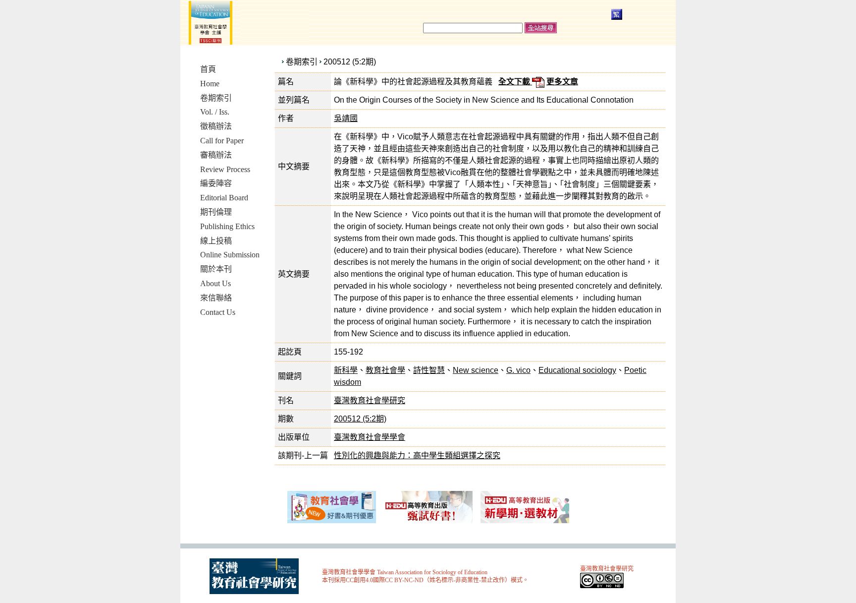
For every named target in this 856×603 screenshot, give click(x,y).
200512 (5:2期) (349, 62)
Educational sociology (577, 370)
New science (475, 370)
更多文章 (562, 81)
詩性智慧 (429, 370)
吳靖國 (346, 118)
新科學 (346, 370)
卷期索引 (302, 62)
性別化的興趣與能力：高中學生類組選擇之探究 (417, 455)
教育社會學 (385, 370)
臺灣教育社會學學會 (369, 437)
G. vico (518, 370)
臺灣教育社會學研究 (369, 400)
